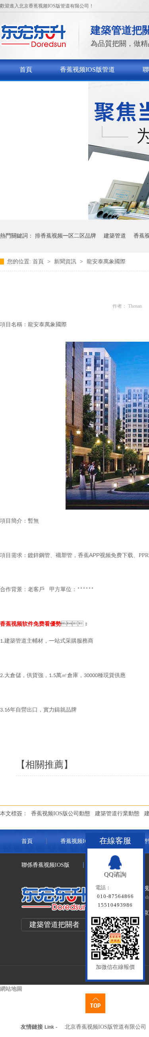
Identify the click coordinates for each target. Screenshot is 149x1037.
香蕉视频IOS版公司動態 (60, 813)
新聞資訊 (66, 261)
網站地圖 (11, 989)
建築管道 (115, 236)
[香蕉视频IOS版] (33, 45)
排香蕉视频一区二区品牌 (65, 236)
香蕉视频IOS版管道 (87, 69)
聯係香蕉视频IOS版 (46, 90)
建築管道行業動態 (117, 813)
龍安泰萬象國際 (106, 261)
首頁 (25, 69)
